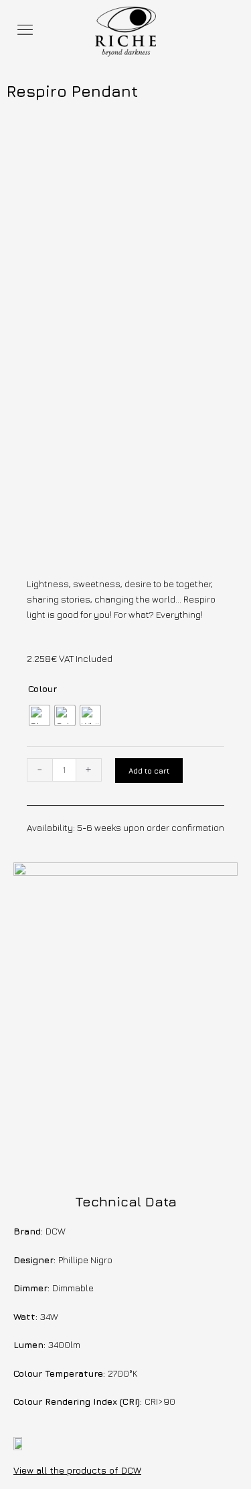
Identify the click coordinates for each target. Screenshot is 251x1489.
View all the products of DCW (77, 1470)
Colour (42, 688)
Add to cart (149, 770)
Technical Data (126, 1201)
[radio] (39, 715)
